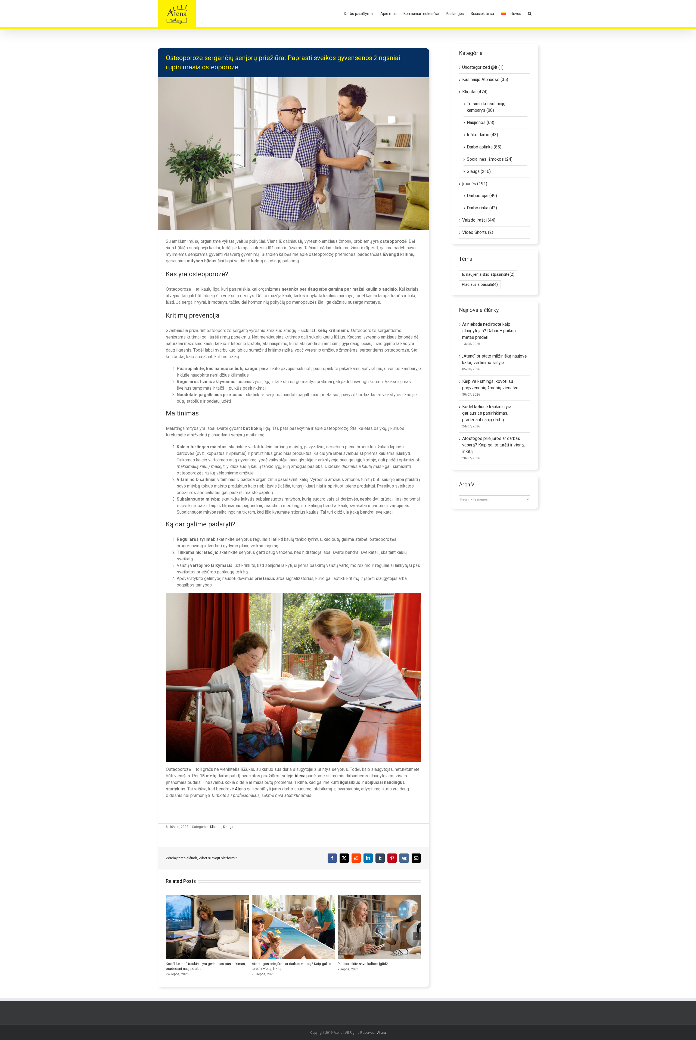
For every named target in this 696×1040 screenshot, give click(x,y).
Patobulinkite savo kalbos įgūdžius (379, 927)
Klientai (215, 827)
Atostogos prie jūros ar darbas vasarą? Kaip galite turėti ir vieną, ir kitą (293, 927)
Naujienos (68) (480, 122)
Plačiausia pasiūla (480, 284)
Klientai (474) (474, 91)
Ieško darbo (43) (482, 134)
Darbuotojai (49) (482, 195)
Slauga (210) (479, 171)
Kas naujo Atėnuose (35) (485, 79)
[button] (530, 13)
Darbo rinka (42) (482, 207)
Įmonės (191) (474, 183)
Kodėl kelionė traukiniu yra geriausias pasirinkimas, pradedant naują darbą (207, 927)
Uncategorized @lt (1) (483, 67)
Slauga (228, 827)
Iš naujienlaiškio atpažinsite (488, 274)
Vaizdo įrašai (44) (478, 220)
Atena (300, 775)
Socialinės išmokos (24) (489, 159)
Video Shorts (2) (477, 232)
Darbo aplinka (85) (484, 147)
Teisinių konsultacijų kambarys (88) (486, 107)
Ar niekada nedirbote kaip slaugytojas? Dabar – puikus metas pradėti (489, 331)
